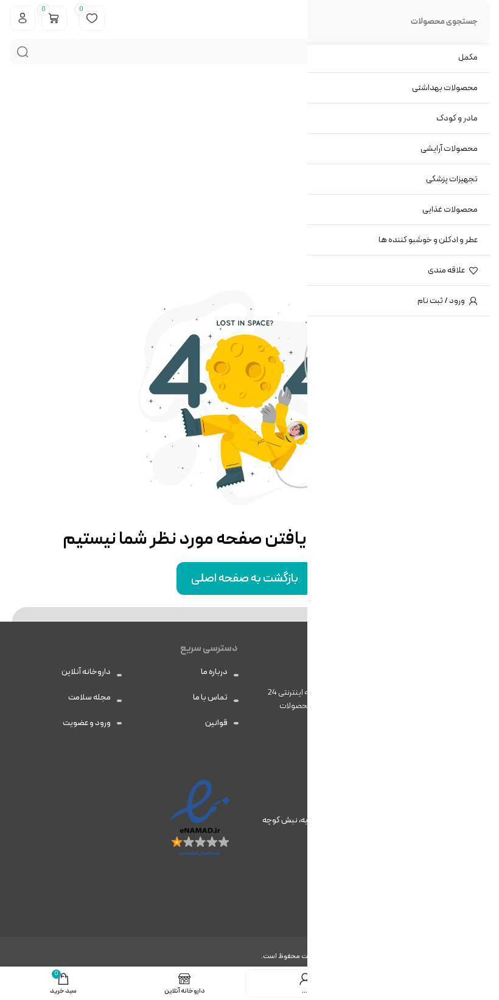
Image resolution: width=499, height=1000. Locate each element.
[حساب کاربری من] (22, 18)
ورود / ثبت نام (441, 300)
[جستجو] (22, 51)
